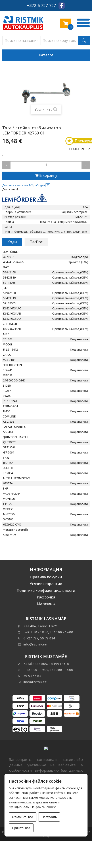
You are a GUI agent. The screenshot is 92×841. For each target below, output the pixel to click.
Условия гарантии (46, 583)
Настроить (49, 817)
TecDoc (36, 242)
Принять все (21, 828)
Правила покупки (46, 577)
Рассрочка (46, 597)
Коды (12, 242)
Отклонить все (22, 817)
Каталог (46, 55)
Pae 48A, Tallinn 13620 (40, 626)
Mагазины (46, 603)
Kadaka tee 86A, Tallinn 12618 (46, 664)
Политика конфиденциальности (46, 590)
